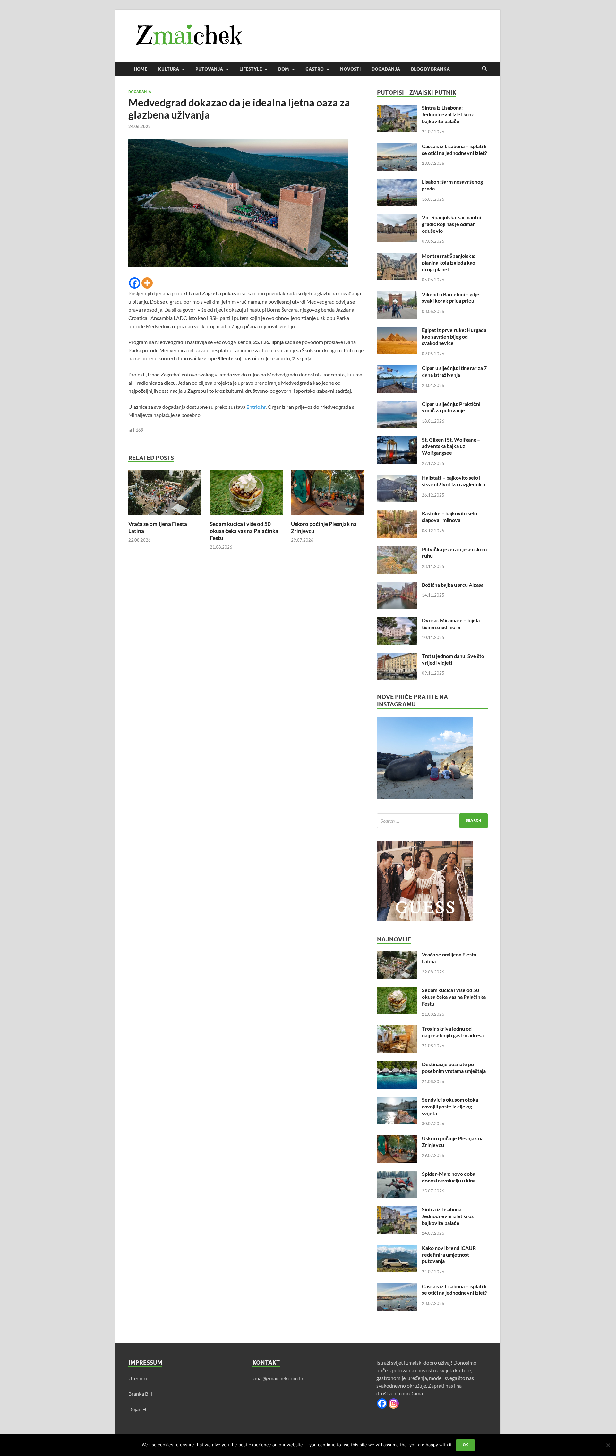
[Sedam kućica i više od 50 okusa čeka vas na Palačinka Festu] (246, 494)
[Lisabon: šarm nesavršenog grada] (397, 182)
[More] (147, 283)
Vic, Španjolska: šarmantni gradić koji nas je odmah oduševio (451, 224)
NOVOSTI (350, 69)
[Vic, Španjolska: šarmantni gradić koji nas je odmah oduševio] (397, 218)
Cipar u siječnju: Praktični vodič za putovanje (451, 407)
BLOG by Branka (430, 69)
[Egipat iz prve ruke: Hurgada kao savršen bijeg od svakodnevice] (397, 330)
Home (140, 69)
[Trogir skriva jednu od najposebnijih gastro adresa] (397, 1029)
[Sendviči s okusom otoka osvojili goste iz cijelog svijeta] (397, 1100)
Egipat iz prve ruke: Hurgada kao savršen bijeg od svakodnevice (454, 336)
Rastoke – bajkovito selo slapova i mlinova (449, 516)
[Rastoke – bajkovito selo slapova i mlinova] (397, 514)
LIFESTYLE (250, 69)
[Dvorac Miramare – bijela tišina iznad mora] (397, 621)
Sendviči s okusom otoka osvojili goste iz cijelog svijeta (450, 1106)
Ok (465, 1445)
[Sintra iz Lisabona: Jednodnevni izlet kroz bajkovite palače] (397, 108)
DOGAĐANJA (386, 69)
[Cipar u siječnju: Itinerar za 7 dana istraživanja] (397, 369)
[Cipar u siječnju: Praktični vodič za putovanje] (397, 404)
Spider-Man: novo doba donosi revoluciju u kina (448, 1177)
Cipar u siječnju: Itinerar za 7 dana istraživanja (454, 371)
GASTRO (314, 69)
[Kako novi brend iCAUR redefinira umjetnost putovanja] (397, 1248)
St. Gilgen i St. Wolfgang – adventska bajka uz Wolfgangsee (451, 446)
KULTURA (168, 69)
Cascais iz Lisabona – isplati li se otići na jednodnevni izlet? (454, 149)
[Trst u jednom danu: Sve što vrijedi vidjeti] (397, 656)
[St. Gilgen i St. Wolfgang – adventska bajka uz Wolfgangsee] (397, 440)
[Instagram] (394, 1403)
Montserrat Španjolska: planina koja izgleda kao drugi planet (448, 262)
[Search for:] (432, 820)
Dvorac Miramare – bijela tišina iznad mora (451, 623)
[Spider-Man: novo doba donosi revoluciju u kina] (397, 1174)
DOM (283, 69)
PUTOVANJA (209, 69)
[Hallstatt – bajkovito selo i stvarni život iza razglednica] (397, 478)
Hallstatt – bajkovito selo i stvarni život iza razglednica (453, 481)
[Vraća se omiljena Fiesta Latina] (164, 494)
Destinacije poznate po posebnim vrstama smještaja (454, 1067)
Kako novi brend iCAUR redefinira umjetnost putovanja (449, 1254)
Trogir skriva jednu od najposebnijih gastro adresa (453, 1031)
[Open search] (484, 69)
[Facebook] (134, 283)
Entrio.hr (256, 407)
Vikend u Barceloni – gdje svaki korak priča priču (450, 297)
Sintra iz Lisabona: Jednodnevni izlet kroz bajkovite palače (448, 114)
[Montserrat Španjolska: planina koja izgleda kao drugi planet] (397, 256)
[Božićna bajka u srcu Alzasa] (397, 585)
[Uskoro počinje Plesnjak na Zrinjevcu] (327, 494)
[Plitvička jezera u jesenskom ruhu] (397, 550)
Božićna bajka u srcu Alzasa (452, 585)
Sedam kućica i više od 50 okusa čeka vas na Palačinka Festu (244, 530)
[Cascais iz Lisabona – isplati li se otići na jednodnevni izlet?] (397, 147)
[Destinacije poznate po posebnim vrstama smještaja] (397, 1065)
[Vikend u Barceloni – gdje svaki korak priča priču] (397, 295)
